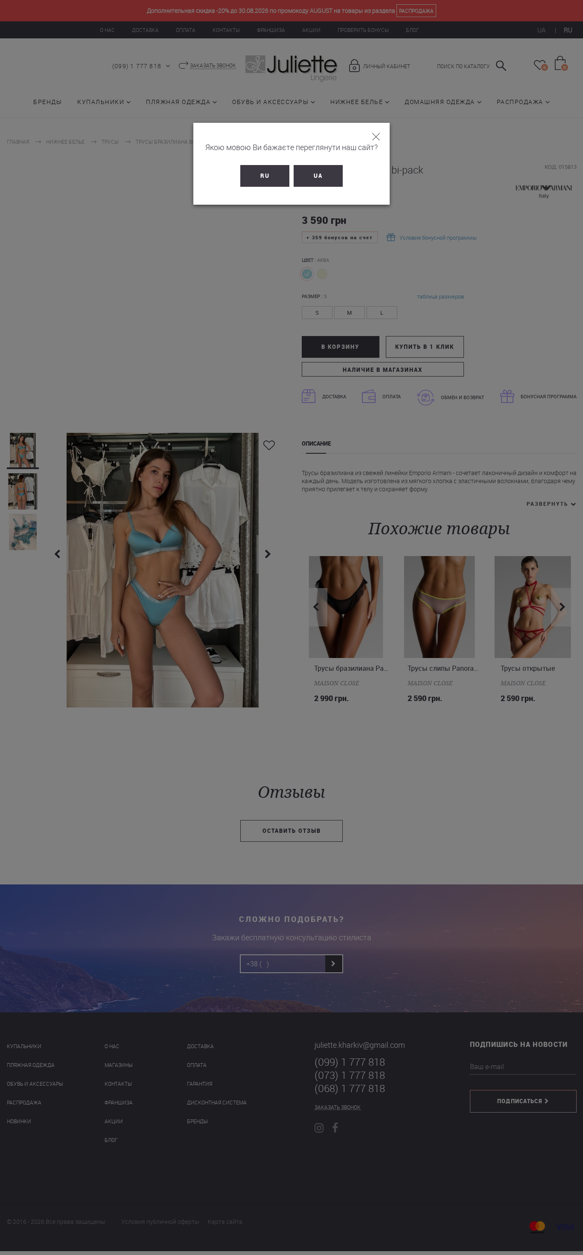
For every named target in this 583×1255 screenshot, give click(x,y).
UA (318, 176)
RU (265, 176)
